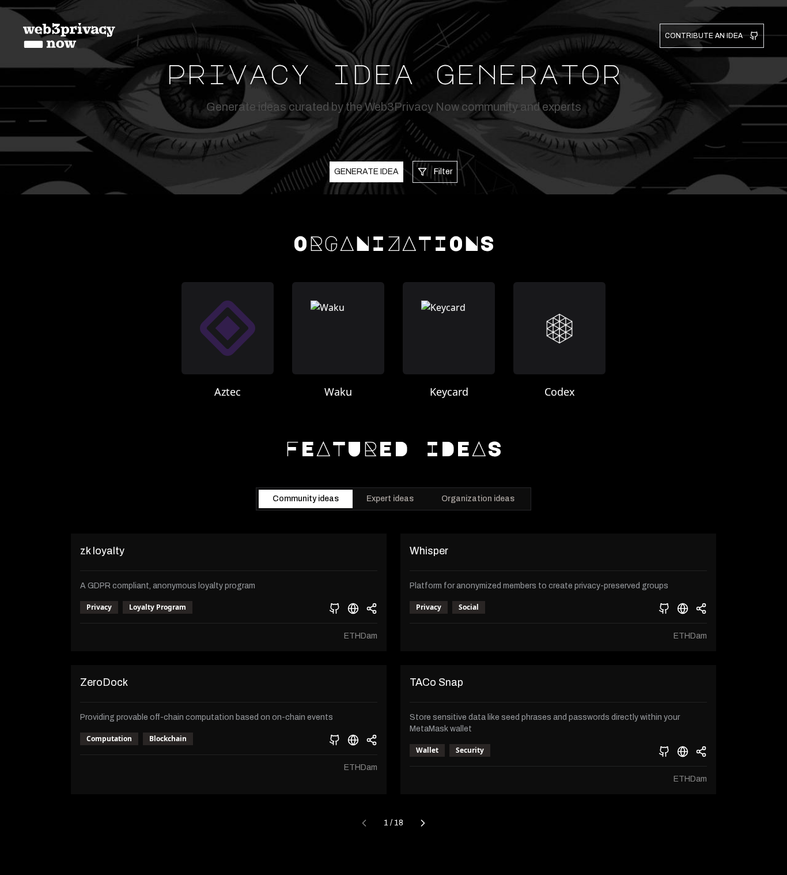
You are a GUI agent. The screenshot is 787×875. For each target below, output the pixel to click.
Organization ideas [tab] (477, 498)
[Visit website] (353, 608)
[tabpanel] (393, 683)
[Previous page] (364, 823)
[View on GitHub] (334, 608)
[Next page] (423, 823)
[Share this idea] (371, 608)
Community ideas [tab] (306, 498)
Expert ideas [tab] (390, 498)
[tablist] (393, 498)
